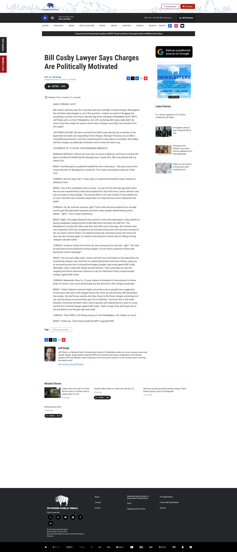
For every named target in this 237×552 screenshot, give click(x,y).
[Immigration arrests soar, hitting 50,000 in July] (164, 131)
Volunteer (171, 6)
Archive (163, 508)
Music (103, 26)
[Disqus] (118, 455)
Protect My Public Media (169, 502)
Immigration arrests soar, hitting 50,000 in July (182, 130)
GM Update (3, 45)
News (71, 26)
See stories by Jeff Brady (70, 364)
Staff (129, 503)
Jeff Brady (56, 77)
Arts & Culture (86, 26)
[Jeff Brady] (50, 354)
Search (152, 26)
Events (140, 26)
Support (126, 26)
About (114, 26)
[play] (45, 18)
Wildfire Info (3, 64)
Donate (189, 6)
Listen (45, 26)
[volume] (52, 18)
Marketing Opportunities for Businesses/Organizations (138, 497)
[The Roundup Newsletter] (174, 81)
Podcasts (59, 26)
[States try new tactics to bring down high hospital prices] (164, 168)
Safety (162, 26)
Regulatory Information (136, 509)
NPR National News (60, 330)
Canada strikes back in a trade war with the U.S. (114, 388)
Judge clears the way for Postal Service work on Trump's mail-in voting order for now (75, 391)
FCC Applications (166, 497)
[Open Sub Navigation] (50, 26)
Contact (98, 502)
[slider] (56, 18)
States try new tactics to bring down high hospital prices (182, 167)
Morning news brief (52, 407)
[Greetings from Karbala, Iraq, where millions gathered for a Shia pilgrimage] (164, 149)
